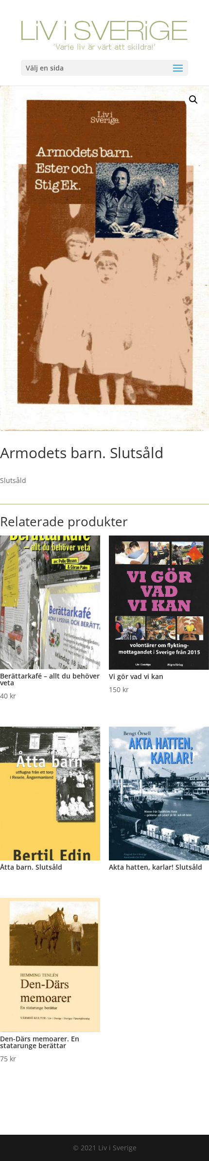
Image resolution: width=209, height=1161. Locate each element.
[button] (193, 99)
